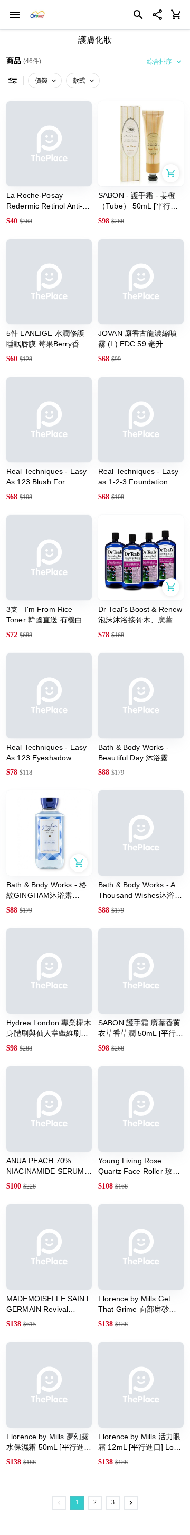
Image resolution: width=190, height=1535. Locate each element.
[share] (157, 14)
